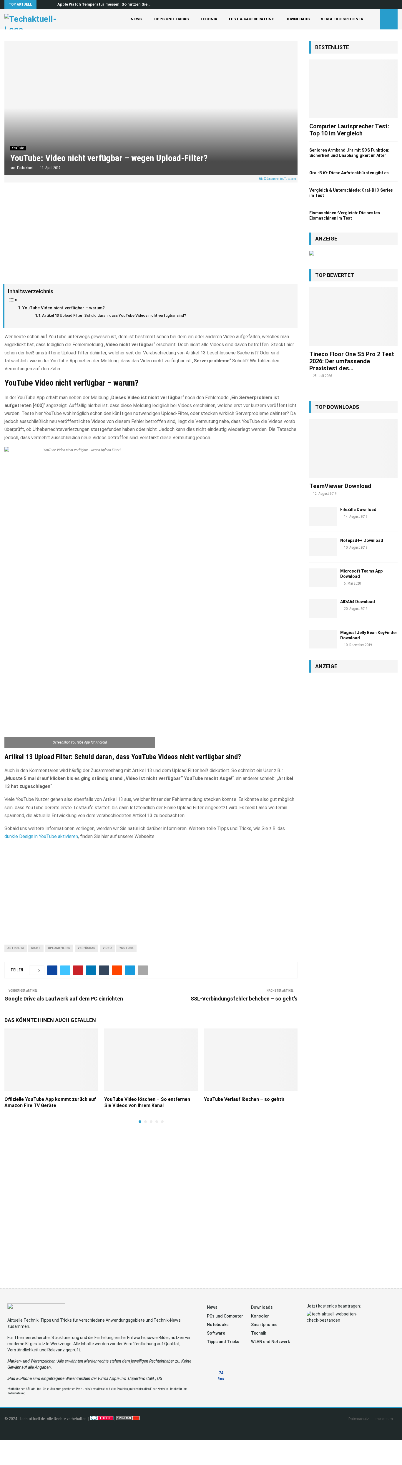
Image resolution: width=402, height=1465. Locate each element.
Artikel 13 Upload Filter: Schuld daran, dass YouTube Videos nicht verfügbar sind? (114, 315)
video (107, 948)
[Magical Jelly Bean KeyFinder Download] (323, 639)
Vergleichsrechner (342, 19)
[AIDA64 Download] (323, 608)
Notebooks (218, 1324)
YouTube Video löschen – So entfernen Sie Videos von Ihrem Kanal (147, 1102)
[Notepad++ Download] (323, 547)
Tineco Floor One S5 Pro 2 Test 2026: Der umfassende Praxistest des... (351, 361)
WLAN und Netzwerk (270, 1341)
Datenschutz (358, 1419)
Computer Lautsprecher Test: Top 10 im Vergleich (349, 130)
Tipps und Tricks (171, 19)
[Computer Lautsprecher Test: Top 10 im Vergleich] (353, 88)
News (136, 19)
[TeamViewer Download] (353, 448)
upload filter (59, 948)
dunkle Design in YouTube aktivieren (41, 836)
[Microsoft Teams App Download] (323, 577)
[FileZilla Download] (323, 516)
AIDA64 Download (357, 601)
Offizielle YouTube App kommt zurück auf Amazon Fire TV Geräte (50, 1102)
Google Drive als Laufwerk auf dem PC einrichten (63, 999)
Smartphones (264, 1324)
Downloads (297, 19)
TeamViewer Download (340, 486)
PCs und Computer (225, 1316)
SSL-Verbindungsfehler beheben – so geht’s (244, 999)
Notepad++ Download (361, 540)
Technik (208, 19)
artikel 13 (15, 948)
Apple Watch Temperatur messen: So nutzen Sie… (103, 4)
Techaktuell (25, 168)
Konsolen (260, 1316)
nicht (36, 948)
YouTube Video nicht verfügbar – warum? (63, 308)
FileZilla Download (358, 509)
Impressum (384, 1419)
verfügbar (86, 948)
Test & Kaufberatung (251, 19)
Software (216, 1333)
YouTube (18, 148)
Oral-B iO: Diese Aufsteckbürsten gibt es (349, 172)
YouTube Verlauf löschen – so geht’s (244, 1099)
